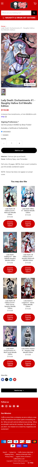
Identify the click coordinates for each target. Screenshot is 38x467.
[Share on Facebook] (2, 379)
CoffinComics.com (19, 459)
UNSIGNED (7, 132)
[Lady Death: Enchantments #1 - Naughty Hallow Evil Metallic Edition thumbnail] (3, 92)
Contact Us (12, 452)
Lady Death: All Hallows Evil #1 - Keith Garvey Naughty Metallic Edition (10, 304)
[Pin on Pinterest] (14, 379)
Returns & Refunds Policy (23, 454)
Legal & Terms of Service (23, 456)
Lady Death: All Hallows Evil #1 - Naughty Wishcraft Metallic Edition (28, 257)
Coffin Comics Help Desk (25, 452)
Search (5, 452)
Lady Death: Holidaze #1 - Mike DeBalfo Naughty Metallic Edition (10, 257)
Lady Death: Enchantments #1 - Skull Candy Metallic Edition (10, 351)
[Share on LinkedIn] (10, 379)
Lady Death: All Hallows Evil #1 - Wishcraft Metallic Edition (10, 211)
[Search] (34, 12)
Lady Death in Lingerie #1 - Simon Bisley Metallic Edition (28, 303)
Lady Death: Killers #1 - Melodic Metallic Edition (28, 210)
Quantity (3, 139)
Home (3, 26)
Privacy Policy (9, 456)
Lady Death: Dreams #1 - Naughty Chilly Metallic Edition (28, 350)
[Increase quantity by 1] (19, 143)
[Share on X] (6, 379)
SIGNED (5, 135)
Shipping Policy (9, 454)
